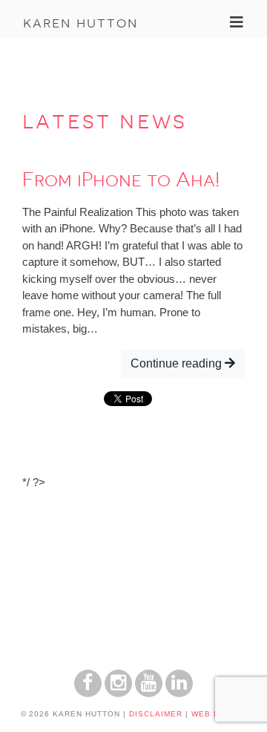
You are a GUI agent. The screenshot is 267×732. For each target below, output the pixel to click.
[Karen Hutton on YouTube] (148, 693)
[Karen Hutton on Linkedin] (179, 693)
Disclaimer (155, 714)
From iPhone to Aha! (121, 179)
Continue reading (178, 363)
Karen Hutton (80, 22)
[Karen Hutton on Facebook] (88, 693)
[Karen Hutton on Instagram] (118, 693)
